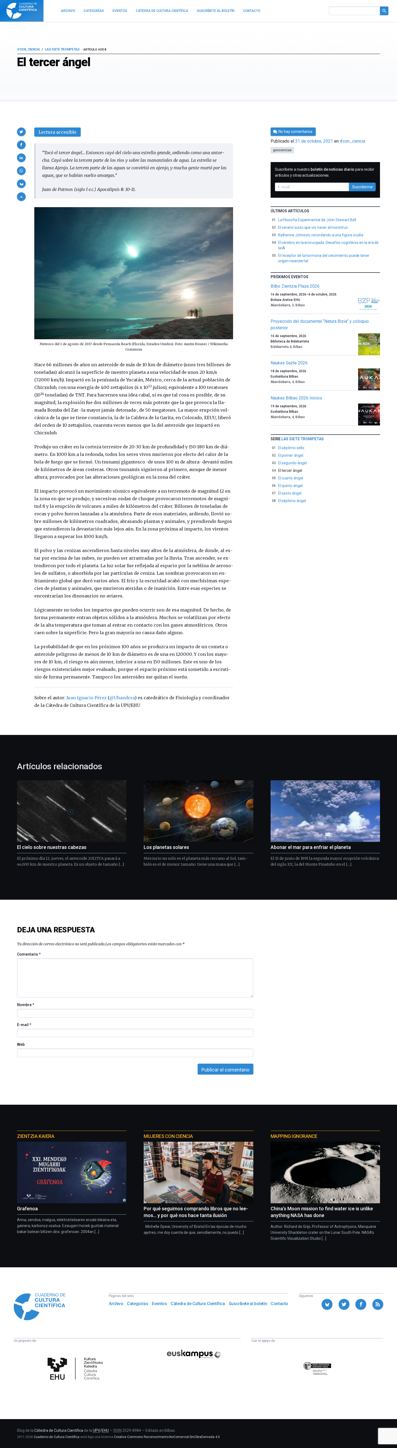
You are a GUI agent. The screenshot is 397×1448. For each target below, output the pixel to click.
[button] (21, 131)
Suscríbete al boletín (248, 1303)
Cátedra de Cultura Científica (198, 1303)
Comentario (29, 954)
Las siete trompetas (62, 49)
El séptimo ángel (292, 501)
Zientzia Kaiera (35, 1136)
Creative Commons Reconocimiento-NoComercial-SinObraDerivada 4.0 (167, 1437)
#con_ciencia (28, 49)
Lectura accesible (57, 132)
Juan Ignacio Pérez (86, 697)
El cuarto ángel (290, 478)
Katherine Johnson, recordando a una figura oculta (321, 235)
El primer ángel (290, 455)
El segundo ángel (292, 463)
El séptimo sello (291, 448)
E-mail (24, 1025)
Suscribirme (362, 187)
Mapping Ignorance (294, 1136)
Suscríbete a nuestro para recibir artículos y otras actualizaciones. (324, 172)
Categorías (137, 1303)
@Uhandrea (122, 697)
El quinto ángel (290, 485)
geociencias (282, 150)
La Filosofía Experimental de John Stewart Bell (317, 220)
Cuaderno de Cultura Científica (56, 1437)
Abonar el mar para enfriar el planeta (311, 847)
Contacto (279, 1303)
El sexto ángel (289, 493)
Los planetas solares (166, 847)
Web (21, 1044)
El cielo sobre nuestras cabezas (51, 847)
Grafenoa (27, 1208)
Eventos (159, 1303)
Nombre (25, 1005)
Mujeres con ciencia (168, 1136)
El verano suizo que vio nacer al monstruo (313, 227)
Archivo (116, 1303)
